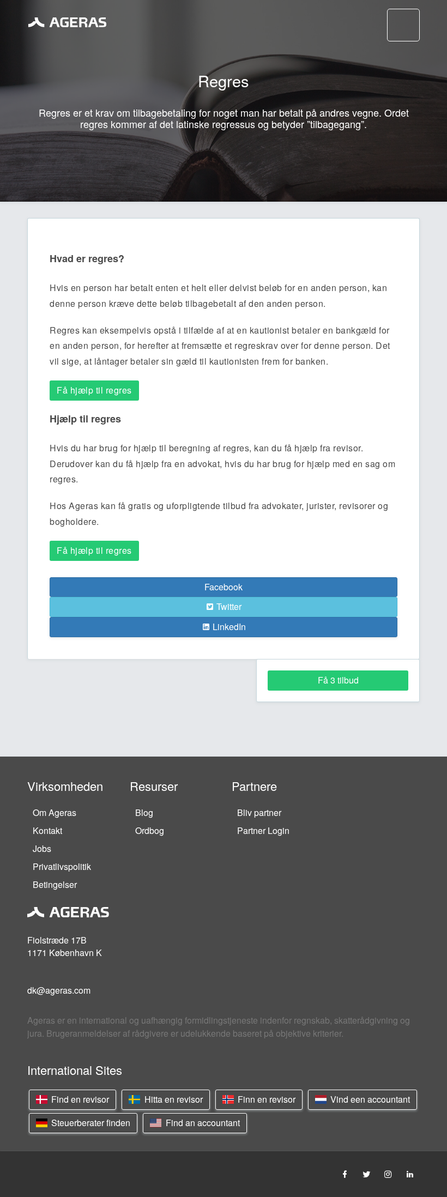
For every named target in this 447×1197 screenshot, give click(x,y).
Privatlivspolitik (62, 866)
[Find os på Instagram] (388, 1174)
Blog (144, 812)
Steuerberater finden (89, 1122)
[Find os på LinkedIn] (410, 1174)
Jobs (42, 848)
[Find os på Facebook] (344, 1174)
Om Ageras (54, 812)
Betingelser (55, 884)
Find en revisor (79, 1099)
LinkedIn (228, 626)
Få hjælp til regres (94, 390)
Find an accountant (202, 1122)
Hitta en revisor (172, 1099)
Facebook (223, 587)
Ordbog (149, 830)
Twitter (227, 606)
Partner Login (263, 830)
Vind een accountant (369, 1099)
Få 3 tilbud (338, 680)
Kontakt (47, 830)
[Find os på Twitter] (366, 1174)
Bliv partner (259, 812)
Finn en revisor (265, 1099)
